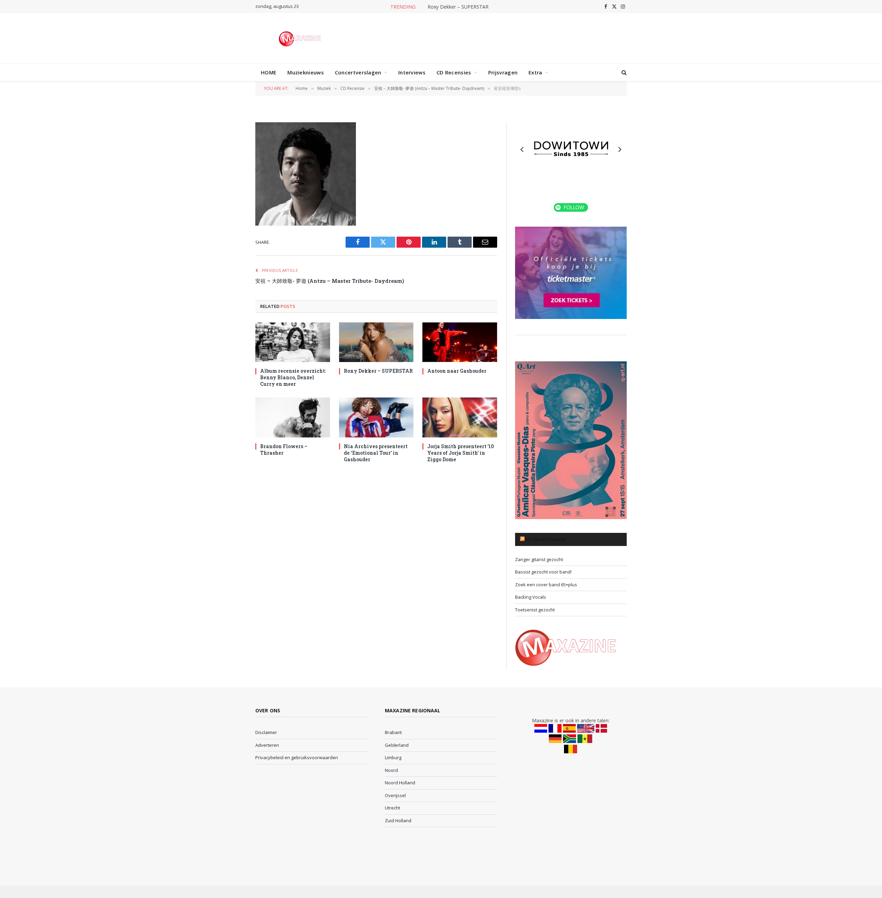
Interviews (411, 72)
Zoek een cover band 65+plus (546, 584)
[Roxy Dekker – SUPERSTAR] (376, 342)
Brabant (393, 732)
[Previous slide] (522, 149)
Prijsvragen (502, 72)
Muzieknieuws (305, 72)
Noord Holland (400, 783)
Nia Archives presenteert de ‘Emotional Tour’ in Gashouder (376, 453)
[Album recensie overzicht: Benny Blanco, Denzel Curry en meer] (292, 342)
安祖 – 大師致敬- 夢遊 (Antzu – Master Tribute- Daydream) (329, 280)
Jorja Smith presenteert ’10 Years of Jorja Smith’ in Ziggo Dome (460, 453)
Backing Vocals (530, 597)
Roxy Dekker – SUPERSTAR (458, 7)
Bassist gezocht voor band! (543, 572)
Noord (391, 770)
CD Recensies (454, 72)
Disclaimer (266, 732)
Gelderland (397, 745)
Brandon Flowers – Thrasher (283, 449)
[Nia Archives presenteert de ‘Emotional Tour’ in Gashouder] (376, 417)
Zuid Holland (398, 820)
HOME (268, 72)
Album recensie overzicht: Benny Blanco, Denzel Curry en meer (293, 377)
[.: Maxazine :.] (300, 38)
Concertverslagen (358, 72)
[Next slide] (619, 149)
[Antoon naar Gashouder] (459, 342)
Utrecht (392, 808)
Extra (535, 72)
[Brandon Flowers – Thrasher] (292, 417)
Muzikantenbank (546, 539)
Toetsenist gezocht (535, 610)
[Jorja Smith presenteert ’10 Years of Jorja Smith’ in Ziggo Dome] (459, 417)
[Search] (623, 72)
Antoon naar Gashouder (456, 371)
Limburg (393, 757)
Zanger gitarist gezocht (539, 559)
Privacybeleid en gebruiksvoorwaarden (296, 757)
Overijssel (395, 795)
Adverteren (267, 745)
